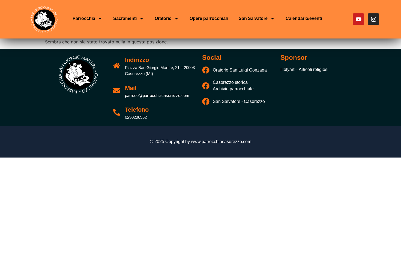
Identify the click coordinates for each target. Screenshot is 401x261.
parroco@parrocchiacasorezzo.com (157, 95)
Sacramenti (125, 18)
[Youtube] (358, 19)
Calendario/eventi (304, 18)
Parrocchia (84, 18)
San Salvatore (253, 18)
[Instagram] (373, 19)
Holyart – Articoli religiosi (304, 69)
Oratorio (163, 18)
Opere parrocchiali (209, 18)
